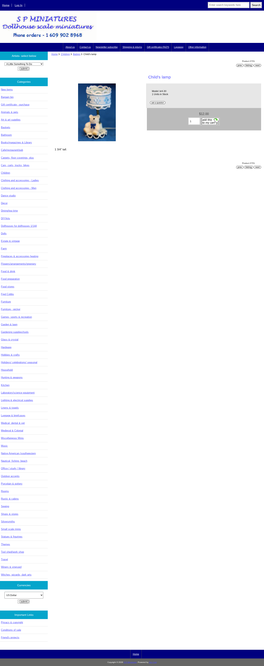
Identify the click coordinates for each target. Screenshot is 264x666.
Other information (197, 47)
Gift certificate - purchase (15, 104)
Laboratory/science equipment (18, 392)
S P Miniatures (130, 662)
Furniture (6, 301)
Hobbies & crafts (10, 354)
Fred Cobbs (7, 294)
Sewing (5, 506)
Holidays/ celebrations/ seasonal (19, 362)
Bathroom (6, 135)
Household (7, 369)
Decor (4, 203)
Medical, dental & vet (13, 423)
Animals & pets (9, 112)
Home (5, 5)
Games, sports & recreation (16, 317)
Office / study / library (13, 468)
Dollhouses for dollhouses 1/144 (19, 226)
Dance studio (8, 195)
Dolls (4, 233)
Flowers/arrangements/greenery (18, 263)
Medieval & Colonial (12, 430)
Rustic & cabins (10, 498)
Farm (4, 248)
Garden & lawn (9, 324)
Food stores (7, 286)
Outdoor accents (10, 476)
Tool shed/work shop (12, 551)
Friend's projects (10, 637)
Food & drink (8, 271)
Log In (18, 5)
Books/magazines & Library (16, 142)
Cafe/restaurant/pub (12, 150)
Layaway (178, 47)
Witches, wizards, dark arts (16, 574)
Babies (76, 54)
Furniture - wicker (10, 309)
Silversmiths (8, 521)
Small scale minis (11, 529)
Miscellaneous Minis (12, 438)
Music (4, 445)
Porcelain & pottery (11, 483)
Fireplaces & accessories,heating (19, 256)
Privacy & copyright (12, 622)
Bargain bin (7, 97)
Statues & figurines (11, 536)
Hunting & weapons (12, 377)
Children (65, 54)
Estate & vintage (10, 241)
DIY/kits (5, 218)
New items (7, 89)
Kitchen (5, 385)
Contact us (85, 47)
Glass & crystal (9, 339)
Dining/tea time (9, 210)
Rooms (5, 491)
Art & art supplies (10, 119)
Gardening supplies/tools (15, 332)
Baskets (5, 127)
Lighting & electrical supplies (17, 400)
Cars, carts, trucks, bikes (15, 165)
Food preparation (10, 278)
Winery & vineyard (11, 567)
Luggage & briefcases (13, 415)
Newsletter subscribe (107, 47)
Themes (5, 544)
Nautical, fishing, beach (14, 460)
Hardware (6, 347)
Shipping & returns (132, 47)
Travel (4, 559)
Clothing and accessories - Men (18, 188)
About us (70, 47)
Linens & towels (10, 407)
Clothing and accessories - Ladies (20, 180)
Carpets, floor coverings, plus (17, 157)
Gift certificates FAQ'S (158, 47)
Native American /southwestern (18, 453)
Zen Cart (153, 662)
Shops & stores (9, 514)
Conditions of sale (11, 630)
